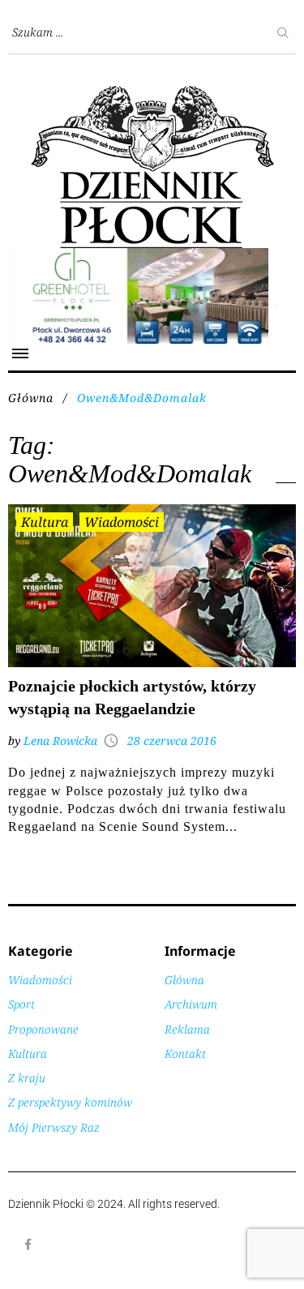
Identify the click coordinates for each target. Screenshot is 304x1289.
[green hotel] (152, 256)
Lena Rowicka (60, 740)
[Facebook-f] (28, 1244)
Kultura (44, 522)
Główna (31, 397)
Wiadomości (121, 522)
